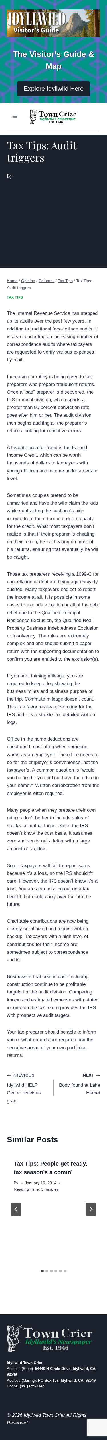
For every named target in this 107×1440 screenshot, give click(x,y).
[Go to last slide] (16, 1209)
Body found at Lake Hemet (79, 1084)
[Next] (91, 1209)
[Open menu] (15, 116)
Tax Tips (15, 297)
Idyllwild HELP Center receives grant (24, 1088)
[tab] (42, 1271)
